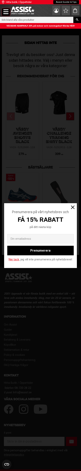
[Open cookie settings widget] (6, 464)
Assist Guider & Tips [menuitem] (66, 2)
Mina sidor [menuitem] (56, 10)
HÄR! (72, 26)
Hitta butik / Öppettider (19, 2)
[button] (6, 12)
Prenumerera (40, 250)
